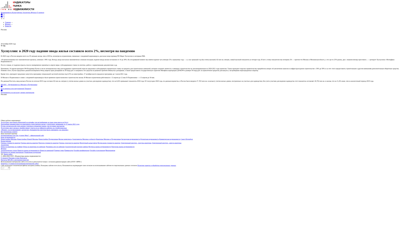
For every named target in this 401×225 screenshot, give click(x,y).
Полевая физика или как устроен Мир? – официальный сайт (22, 135)
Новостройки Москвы (9, 139)
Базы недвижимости (8, 137)
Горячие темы (59, 150)
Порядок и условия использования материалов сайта (20, 163)
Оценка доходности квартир (69, 143)
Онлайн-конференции (81, 150)
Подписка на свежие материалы (12, 152)
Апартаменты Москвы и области (84, 139)
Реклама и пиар (14, 158)
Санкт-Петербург (187, 139)
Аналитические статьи (9, 150)
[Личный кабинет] (2, 15)
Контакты (23, 158)
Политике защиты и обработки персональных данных (156, 165)
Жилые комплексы (65, 139)
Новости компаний (47, 150)
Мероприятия (110, 150)
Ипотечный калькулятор (88, 143)
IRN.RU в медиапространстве (18, 160)
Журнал (34, 12)
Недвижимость (6, 12)
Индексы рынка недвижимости (99, 147)
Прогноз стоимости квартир (48, 143)
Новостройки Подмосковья (48, 139)
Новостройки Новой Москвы (27, 139)
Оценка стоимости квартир (10, 143)
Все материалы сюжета (9, 132)
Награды (4, 160)
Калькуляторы (17, 12)
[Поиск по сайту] (4, 15)
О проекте (40, 12)
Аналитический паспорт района (76, 147)
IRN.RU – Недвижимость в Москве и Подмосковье (19, 85)
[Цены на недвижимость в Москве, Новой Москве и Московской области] (17, 11)
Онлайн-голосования (97, 150)
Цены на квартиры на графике (12, 147)
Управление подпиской (32, 152)
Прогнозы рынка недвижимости (123, 147)
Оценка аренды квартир (29, 143)
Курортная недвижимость (149, 139)
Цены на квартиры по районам (34, 147)
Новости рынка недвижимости (28, 150)
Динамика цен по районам (55, 147)
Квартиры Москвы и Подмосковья (108, 139)
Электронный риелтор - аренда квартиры (166, 143)
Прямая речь (68, 150)
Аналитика (27, 12)
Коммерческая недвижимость (169, 139)
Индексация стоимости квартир (109, 143)
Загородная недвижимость (130, 139)
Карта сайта (8, 154)
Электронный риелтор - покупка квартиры (136, 143)
